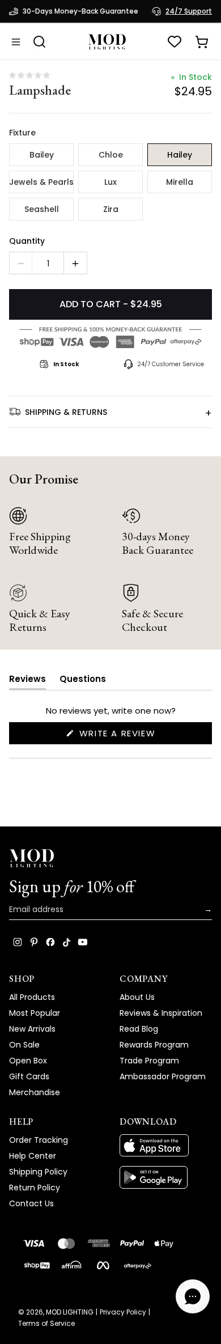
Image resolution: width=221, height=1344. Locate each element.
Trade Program (149, 1060)
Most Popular (34, 1013)
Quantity (27, 241)
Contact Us (31, 1203)
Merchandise (34, 1092)
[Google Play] (166, 1177)
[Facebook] (50, 942)
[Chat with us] (193, 1296)
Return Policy (34, 1187)
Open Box (28, 1060)
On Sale (24, 1044)
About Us (137, 997)
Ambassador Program (163, 1076)
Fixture (22, 132)
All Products (32, 997)
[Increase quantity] (75, 263)
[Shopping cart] (202, 42)
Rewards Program (154, 1044)
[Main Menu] (16, 42)
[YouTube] (82, 942)
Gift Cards (29, 1076)
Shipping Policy (38, 1171)
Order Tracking (38, 1140)
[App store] (166, 1145)
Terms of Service (46, 1323)
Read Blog (139, 1029)
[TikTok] (66, 942)
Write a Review (139, 735)
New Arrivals (32, 1029)
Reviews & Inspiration (161, 1013)
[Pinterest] (34, 942)
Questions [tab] (83, 681)
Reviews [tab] (27, 681)
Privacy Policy (123, 1312)
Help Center (32, 1155)
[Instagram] (17, 942)
